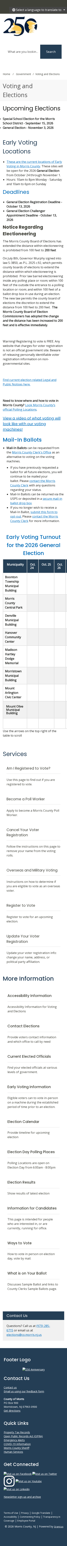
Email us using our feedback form (24, 1391)
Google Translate (41, 1512)
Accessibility (10, 1516)
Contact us (10, 1387)
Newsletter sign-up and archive (22, 1497)
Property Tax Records (17, 1432)
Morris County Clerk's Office (31, 452)
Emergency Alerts (14, 1440)
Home (6, 74)
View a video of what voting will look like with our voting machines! (31, 424)
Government (23, 74)
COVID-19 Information (17, 1444)
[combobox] (38, 10)
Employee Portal (26, 1520)
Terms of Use (11, 1512)
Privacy (25, 1512)
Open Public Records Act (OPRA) (23, 1436)
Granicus (58, 1526)
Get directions (12, 1410)
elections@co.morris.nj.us (24, 1335)
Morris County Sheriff (16, 1448)
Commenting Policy (30, 1516)
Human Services (13, 1452)
